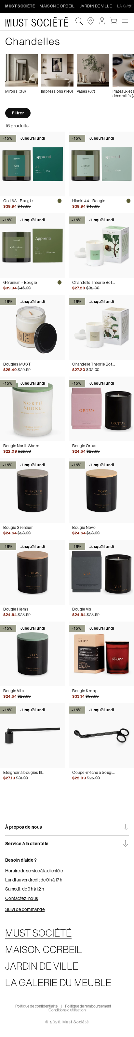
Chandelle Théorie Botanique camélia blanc (93, 364)
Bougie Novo (84, 528)
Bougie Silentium (18, 528)
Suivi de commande (25, 909)
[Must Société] (40, 22)
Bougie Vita (13, 691)
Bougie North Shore (21, 446)
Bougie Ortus (84, 446)
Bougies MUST (17, 364)
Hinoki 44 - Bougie (88, 201)
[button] (125, 21)
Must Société (75, 1022)
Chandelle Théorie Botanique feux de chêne (93, 283)
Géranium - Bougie (20, 283)
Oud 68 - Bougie (18, 201)
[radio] (59, 200)
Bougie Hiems (15, 609)
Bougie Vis (81, 609)
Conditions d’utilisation (67, 1010)
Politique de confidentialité (36, 1006)
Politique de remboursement (88, 1006)
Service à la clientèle (27, 843)
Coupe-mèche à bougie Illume (93, 773)
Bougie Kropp (85, 691)
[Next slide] (131, 6)
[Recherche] (79, 21)
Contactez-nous (21, 898)
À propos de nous (23, 827)
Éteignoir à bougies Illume (24, 773)
